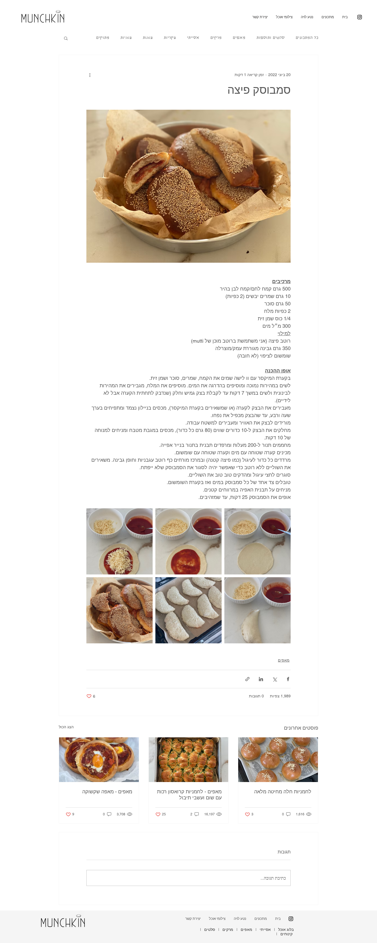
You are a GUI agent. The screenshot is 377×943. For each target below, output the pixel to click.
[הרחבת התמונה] (257, 541)
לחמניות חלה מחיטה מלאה (282, 791)
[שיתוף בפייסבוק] (288, 679)
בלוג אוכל (286, 929)
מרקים (216, 38)
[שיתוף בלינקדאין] (261, 679)
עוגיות (126, 38)
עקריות (170, 38)
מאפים (239, 38)
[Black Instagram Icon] (360, 17)
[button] (65, 38)
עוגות (148, 38)
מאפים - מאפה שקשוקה (107, 791)
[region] (44, 15)
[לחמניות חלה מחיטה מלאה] (278, 759)
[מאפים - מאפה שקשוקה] (99, 759)
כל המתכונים (307, 38)
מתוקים (102, 38)
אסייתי (193, 38)
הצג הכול (66, 727)
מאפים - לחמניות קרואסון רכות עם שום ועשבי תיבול (189, 794)
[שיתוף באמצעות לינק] (247, 679)
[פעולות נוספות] (89, 74)
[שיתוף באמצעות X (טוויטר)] (274, 679)
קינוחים (286, 934)
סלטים (209, 929)
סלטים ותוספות (270, 38)
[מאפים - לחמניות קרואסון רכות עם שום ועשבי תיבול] (189, 759)
